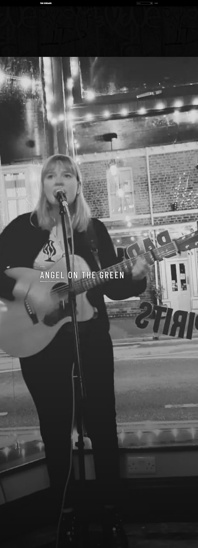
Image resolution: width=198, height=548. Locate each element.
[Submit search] (151, 3)
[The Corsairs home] (46, 3)
